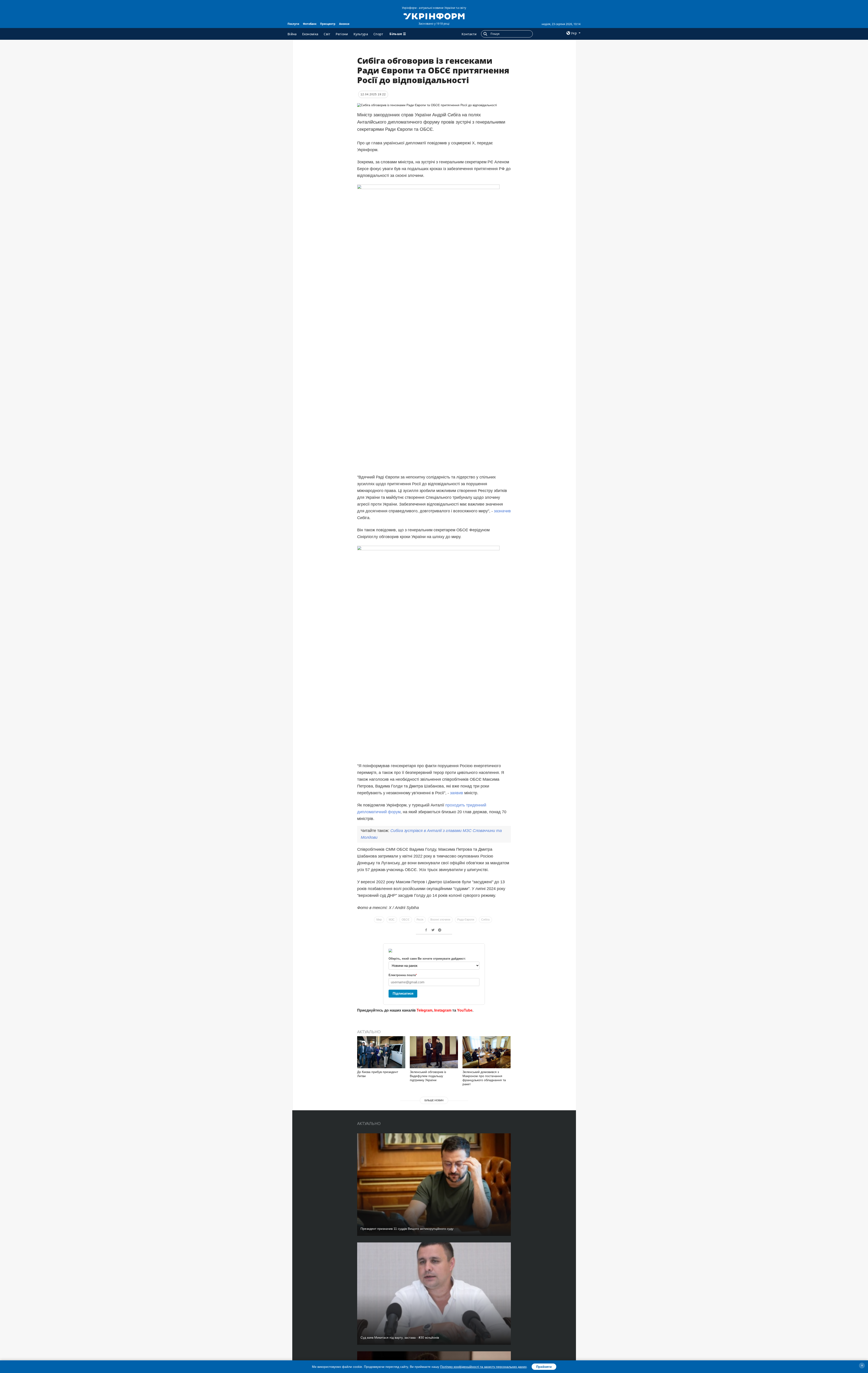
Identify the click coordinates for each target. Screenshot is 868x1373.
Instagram (442, 1010)
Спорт (378, 34)
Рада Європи (465, 919)
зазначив (502, 511)
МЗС (392, 919)
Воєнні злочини (440, 919)
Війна (292, 34)
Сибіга (485, 919)
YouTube (464, 1010)
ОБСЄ (406, 919)
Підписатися (403, 993)
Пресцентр (327, 24)
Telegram (424, 1010)
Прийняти (544, 1366)
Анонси (344, 24)
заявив (456, 793)
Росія (420, 919)
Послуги (293, 24)
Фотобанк (309, 24)
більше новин (434, 1100)
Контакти (469, 34)
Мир (379, 919)
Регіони (342, 34)
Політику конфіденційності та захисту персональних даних (483, 1366)
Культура (361, 34)
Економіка (310, 34)
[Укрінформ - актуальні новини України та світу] (433, 15)
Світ (327, 34)
